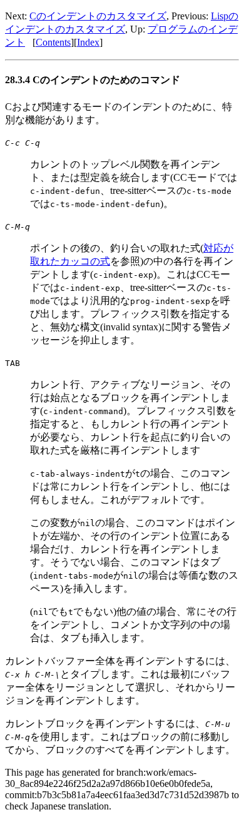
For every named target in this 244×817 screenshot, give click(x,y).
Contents (53, 42)
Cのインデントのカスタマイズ (97, 16)
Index (88, 42)
